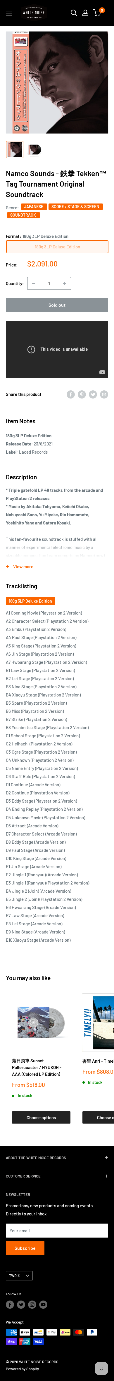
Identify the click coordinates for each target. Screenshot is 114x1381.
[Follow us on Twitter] (21, 1305)
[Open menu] (9, 13)
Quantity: (15, 283)
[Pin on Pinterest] (82, 394)
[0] (97, 12)
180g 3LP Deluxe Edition (30, 601)
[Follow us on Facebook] (10, 1305)
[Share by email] (104, 394)
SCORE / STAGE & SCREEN (75, 206)
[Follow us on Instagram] (32, 1305)
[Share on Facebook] (71, 394)
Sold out (57, 305)
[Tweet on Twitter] (93, 394)
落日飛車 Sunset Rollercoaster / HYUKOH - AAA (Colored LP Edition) (36, 1067)
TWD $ (14, 1275)
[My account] (85, 13)
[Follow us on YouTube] (43, 1305)
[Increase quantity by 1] (64, 283)
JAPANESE (34, 206)
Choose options (41, 1117)
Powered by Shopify (22, 1368)
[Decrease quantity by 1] (33, 283)
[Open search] (74, 13)
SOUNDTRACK (23, 215)
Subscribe (25, 1248)
